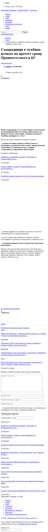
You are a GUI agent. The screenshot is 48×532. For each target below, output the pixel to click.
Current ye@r (6, 418)
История (8, 22)
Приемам (21, 524)
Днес (7, 26)
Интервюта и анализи (13, 24)
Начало (8, 14)
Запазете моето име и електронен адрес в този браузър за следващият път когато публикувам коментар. (23, 409)
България (8, 20)
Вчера (7, 28)
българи (4, 309)
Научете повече (31, 524)
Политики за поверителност (16, 514)
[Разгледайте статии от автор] (5, 322)
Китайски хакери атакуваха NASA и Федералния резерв (22, 176)
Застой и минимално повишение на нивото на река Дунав (23, 491)
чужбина (16, 309)
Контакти (9, 512)
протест (10, 309)
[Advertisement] (24, 103)
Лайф (7, 16)
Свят (7, 18)
